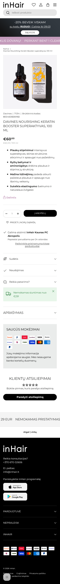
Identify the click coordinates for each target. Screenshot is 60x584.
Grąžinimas (21, 573)
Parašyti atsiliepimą (30, 397)
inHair (12, 568)
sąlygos (30, 32)
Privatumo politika (37, 573)
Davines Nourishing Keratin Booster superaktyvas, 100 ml (27, 51)
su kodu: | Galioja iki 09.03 (30, 26)
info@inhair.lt (11, 471)
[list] (30, 82)
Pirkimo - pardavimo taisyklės (16, 576)
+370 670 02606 (12, 462)
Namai (6, 49)
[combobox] (30, 12)
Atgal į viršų (30, 432)
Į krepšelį (40, 213)
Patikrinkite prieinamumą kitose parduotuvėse (32, 244)
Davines (7, 113)
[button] (47, 4)
